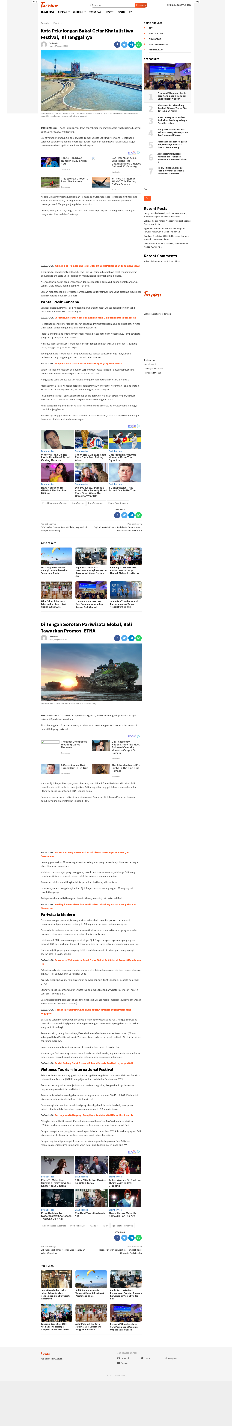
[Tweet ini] (124, 44)
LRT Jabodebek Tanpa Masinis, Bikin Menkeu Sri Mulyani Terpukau (63, 1250)
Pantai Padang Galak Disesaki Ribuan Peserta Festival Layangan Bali (94, 1063)
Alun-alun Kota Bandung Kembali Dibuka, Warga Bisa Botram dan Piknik (172, 108)
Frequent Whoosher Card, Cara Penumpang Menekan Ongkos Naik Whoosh (89, 604)
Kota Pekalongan (96, 503)
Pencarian (141, 5)
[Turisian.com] (49, 4)
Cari (146, 189)
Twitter (147, 1358)
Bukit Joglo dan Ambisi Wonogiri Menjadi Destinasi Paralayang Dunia (55, 570)
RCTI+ (105, 1225)
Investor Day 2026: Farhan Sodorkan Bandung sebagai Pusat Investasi (172, 120)
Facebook (125, 1358)
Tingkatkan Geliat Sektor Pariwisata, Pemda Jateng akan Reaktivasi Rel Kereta (118, 527)
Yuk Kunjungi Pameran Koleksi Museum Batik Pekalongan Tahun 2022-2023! (97, 265)
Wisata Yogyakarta (158, 44)
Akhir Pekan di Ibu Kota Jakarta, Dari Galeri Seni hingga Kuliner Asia (53, 604)
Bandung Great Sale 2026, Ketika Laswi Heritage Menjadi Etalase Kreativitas (124, 570)
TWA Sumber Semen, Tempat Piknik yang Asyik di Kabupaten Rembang (64, 527)
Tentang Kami (150, 360)
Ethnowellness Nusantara (54, 1225)
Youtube (124, 1363)
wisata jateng (156, 33)
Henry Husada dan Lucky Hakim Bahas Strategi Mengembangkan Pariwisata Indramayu (56, 1294)
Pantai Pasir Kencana (118, 503)
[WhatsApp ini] (138, 44)
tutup (35, 1)
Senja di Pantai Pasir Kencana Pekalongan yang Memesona (88, 363)
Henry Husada (156, 50)
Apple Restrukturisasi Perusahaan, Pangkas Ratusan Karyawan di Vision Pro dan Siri (91, 571)
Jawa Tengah (78, 503)
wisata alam (155, 39)
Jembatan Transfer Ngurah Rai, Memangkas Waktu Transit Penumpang (124, 604)
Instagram (172, 1358)
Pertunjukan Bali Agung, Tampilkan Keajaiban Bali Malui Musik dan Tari (95, 1115)
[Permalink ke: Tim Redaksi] (44, 44)
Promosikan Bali (77, 1225)
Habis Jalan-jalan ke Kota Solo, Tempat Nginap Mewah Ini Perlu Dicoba (120, 1250)
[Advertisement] (22, 66)
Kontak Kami (150, 364)
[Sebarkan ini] (117, 44)
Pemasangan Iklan (152, 372)
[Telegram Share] (131, 44)
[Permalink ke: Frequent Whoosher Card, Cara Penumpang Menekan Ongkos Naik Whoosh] (91, 590)
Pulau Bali (94, 1225)
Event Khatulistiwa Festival (55, 503)
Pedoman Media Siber (51, 1358)
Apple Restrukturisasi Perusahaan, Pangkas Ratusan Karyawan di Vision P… (172, 158)
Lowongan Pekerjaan (154, 368)
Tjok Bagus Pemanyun (122, 1225)
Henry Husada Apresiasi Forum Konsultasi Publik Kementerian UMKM (171, 170)
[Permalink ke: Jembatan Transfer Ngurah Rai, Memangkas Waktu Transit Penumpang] (126, 590)
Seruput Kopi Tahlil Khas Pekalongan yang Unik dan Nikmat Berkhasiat (95, 317)
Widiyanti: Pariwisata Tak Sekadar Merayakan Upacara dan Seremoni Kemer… (173, 132)
